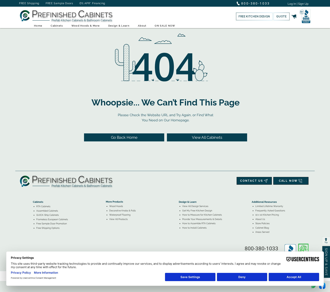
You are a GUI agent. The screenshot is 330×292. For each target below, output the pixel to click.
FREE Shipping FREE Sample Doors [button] (48, 3)
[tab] (35, 191)
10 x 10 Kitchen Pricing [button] (267, 214)
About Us (260, 219)
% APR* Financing (93, 3)
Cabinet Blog (262, 227)
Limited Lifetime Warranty (269, 206)
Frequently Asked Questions (270, 210)
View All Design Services (195, 206)
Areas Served (262, 232)
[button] (254, 16)
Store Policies (262, 223)
